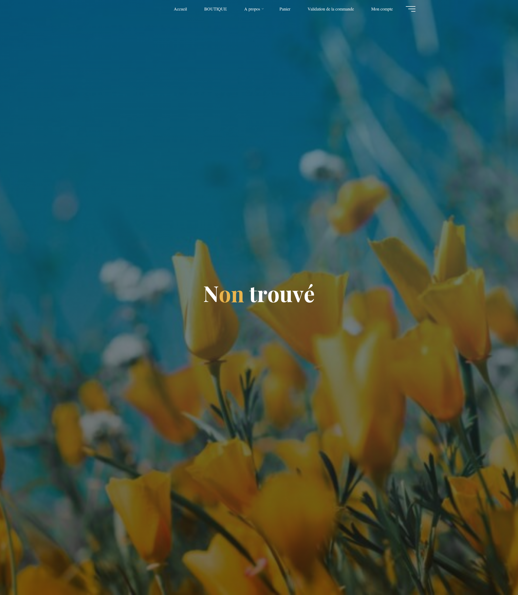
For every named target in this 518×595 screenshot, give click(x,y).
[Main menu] (410, 9)
